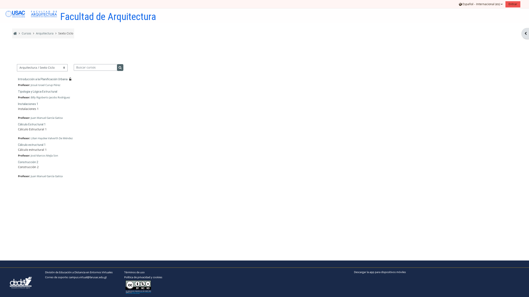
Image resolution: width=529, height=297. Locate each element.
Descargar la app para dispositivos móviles (380, 272)
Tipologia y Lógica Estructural (37, 91)
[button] (480, 4)
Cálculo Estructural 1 (32, 124)
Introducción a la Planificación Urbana (43, 79)
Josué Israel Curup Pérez (45, 85)
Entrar (513, 4)
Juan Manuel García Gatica (47, 118)
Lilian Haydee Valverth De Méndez (52, 138)
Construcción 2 (28, 162)
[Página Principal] (31, 14)
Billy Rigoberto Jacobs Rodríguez (50, 97)
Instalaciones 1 (28, 104)
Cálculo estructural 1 (32, 144)
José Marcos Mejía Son (44, 155)
